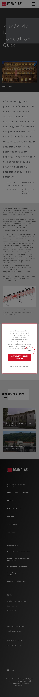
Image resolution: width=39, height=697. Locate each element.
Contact (30, 351)
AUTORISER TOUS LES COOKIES (19, 357)
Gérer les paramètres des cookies (19, 366)
